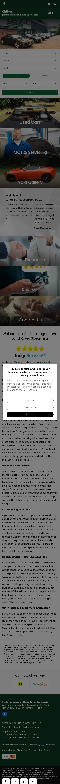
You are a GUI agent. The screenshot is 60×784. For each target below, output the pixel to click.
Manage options (30, 407)
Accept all (30, 414)
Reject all (30, 400)
